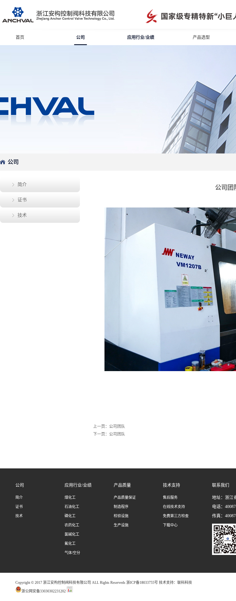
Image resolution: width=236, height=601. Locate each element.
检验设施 (121, 516)
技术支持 (171, 485)
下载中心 (170, 525)
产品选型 (201, 37)
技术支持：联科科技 (175, 582)
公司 (80, 37)
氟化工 (70, 543)
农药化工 (72, 525)
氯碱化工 (72, 534)
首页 (20, 37)
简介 (22, 184)
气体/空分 (72, 553)
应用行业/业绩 (140, 37)
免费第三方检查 (176, 516)
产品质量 (122, 485)
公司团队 (117, 426)
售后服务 (170, 497)
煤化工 (70, 497)
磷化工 (70, 516)
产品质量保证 (125, 497)
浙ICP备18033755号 (142, 582)
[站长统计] (70, 591)
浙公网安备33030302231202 (44, 590)
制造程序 (121, 507)
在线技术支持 (174, 507)
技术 (22, 215)
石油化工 (72, 507)
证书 (22, 199)
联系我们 (220, 485)
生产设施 (121, 525)
